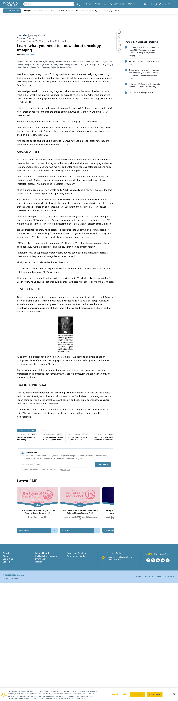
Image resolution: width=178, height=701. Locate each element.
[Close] (174, 694)
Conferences (119, 4)
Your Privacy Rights (76, 556)
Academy (108, 4)
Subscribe (102, 464)
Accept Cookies (155, 694)
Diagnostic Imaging (26, 38)
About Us (149, 576)
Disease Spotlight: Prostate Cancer (62, 11)
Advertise (7, 553)
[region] (89, 694)
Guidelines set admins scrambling (26, 438)
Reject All (138, 694)
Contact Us (8, 559)
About (5, 556)
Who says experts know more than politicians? (53, 438)
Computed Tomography (89, 11)
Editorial (7, 561)
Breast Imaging (38, 11)
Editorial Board (42, 553)
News (159, 576)
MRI (77, 11)
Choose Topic (10, 10)
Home (138, 576)
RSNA (47, 11)
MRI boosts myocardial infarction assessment (103, 438)
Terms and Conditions (77, 553)
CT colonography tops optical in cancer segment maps (77, 438)
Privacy (38, 561)
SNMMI (116, 11)
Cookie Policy (80, 698)
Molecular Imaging (105, 11)
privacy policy (65, 470)
